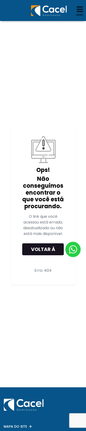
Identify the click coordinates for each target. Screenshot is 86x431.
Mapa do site (15, 426)
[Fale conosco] (73, 249)
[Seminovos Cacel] (49, 10)
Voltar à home (43, 250)
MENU (79, 15)
